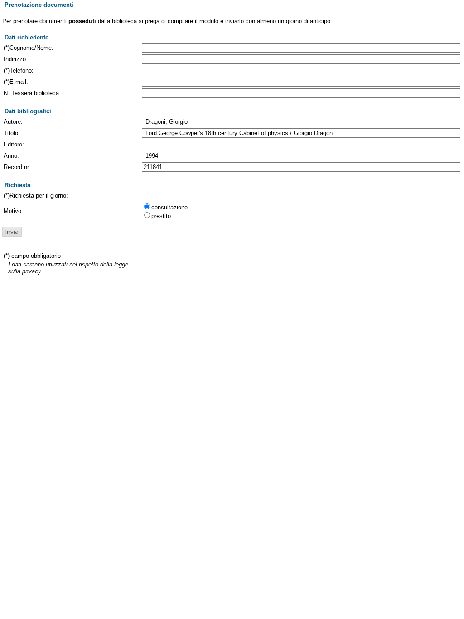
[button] (12, 232)
